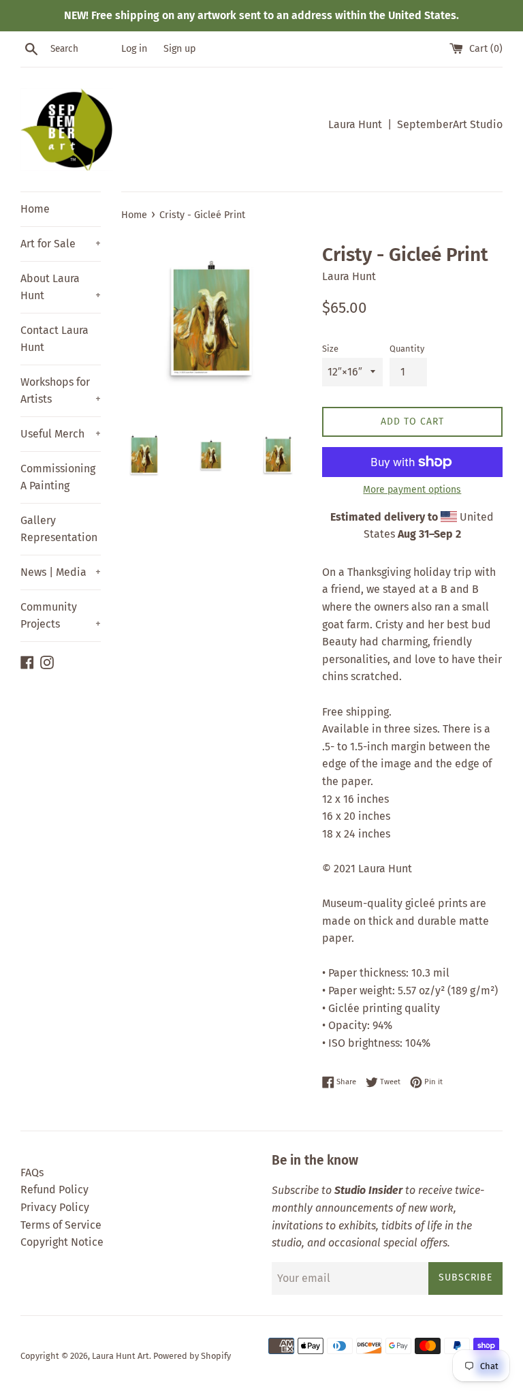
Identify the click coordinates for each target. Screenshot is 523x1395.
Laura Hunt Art (120, 1356)
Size (330, 348)
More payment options (412, 489)
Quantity (407, 348)
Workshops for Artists (60, 390)
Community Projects (60, 615)
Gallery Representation (58, 529)
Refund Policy (54, 1189)
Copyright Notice (62, 1242)
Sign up (179, 49)
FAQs (32, 1172)
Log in (134, 49)
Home (35, 208)
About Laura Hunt (60, 287)
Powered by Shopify (192, 1356)
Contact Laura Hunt (54, 339)
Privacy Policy (54, 1207)
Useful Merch (60, 433)
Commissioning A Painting (57, 477)
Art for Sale (60, 243)
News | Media (60, 572)
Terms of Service (60, 1224)
